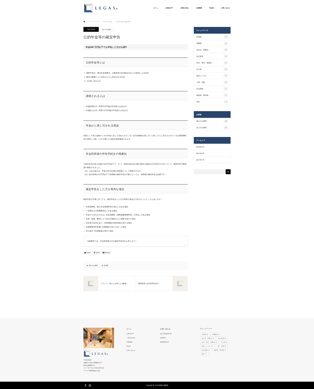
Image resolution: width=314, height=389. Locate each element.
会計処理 (211, 56)
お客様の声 (169, 8)
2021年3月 (200, 153)
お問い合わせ (225, 8)
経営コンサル (211, 76)
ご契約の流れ (184, 8)
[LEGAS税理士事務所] (126, 8)
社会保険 (211, 89)
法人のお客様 (211, 127)
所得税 (106, 265)
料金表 (211, 8)
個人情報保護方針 (166, 334)
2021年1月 (200, 160)
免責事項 (163, 338)
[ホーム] (84, 19)
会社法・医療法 (211, 50)
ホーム (155, 8)
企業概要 (199, 8)
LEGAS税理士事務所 (161, 385)
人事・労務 (211, 82)
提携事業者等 (164, 342)
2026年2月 (200, 147)
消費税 (211, 43)
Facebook (85, 385)
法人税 (211, 69)
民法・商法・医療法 (211, 63)
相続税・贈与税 (211, 95)
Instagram (89, 385)
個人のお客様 (106, 29)
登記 (211, 101)
